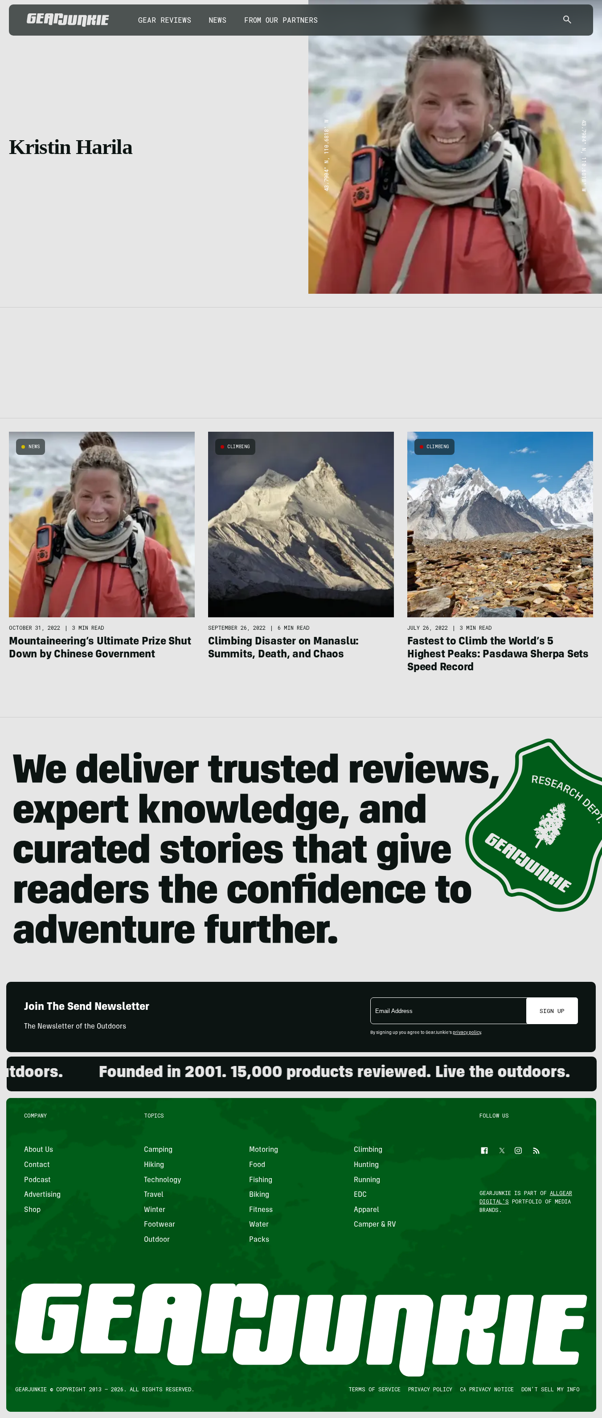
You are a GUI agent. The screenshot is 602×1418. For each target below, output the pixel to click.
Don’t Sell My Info (550, 1389)
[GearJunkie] (68, 20)
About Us (38, 1150)
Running (367, 1179)
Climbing (239, 447)
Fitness (260, 1210)
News (217, 19)
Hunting (366, 1165)
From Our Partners (281, 19)
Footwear (159, 1224)
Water (258, 1224)
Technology (162, 1179)
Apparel (366, 1210)
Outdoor (157, 1240)
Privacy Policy (430, 1389)
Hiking (154, 1165)
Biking (259, 1195)
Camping (158, 1150)
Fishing (260, 1179)
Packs (259, 1240)
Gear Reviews (164, 19)
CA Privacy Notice (486, 1389)
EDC (360, 1195)
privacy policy (467, 1033)
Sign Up (552, 1011)
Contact (37, 1165)
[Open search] (567, 20)
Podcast (37, 1179)
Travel (154, 1195)
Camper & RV (375, 1224)
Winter (154, 1210)
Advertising (42, 1195)
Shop (32, 1210)
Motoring (263, 1150)
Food (257, 1165)
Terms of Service (374, 1389)
